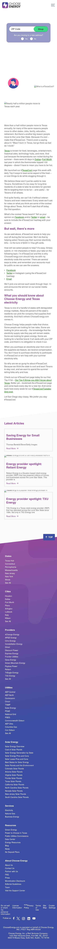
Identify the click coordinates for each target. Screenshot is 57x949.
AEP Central (10, 692)
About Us (9, 865)
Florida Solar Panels (13, 778)
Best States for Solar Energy (17, 762)
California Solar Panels (14, 784)
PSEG (7, 717)
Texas (7, 150)
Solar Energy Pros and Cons (17, 756)
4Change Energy (12, 634)
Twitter (34, 217)
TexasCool (27, 170)
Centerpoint (10, 698)
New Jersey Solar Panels (15, 794)
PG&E (7, 711)
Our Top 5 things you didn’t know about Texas (28, 381)
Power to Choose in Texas (16, 833)
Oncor (7, 701)
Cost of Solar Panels (13, 749)
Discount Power (11, 650)
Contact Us (9, 868)
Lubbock (8, 611)
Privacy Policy (28, 906)
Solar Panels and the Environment (19, 765)
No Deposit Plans (12, 852)
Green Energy (11, 829)
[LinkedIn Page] (28, 919)
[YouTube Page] (33, 918)
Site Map (45, 906)
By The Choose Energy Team (24, 81)
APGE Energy (11, 637)
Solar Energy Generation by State (19, 752)
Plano (7, 605)
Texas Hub (9, 560)
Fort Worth (47, 159)
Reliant (8, 669)
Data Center (10, 839)
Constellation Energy (13, 644)
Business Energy (12, 816)
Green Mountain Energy (15, 663)
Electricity (9, 810)
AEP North (9, 695)
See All (8, 582)
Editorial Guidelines (13, 884)
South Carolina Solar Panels (17, 797)
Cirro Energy (10, 640)
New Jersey (10, 573)
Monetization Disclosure (15, 881)
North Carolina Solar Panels (16, 787)
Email (9, 278)
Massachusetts (11, 570)
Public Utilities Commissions (16, 836)
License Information (17, 906)
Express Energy (11, 653)
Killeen (8, 618)
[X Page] (18, 919)
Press (7, 877)
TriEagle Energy (11, 672)
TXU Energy (10, 675)
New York (9, 576)
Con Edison (10, 730)
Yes (26, 39)
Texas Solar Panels (13, 781)
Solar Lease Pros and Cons (16, 759)
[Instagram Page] (23, 919)
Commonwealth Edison (14, 720)
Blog (7, 845)
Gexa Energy (10, 659)
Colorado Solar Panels (14, 768)
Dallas (38, 159)
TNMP (7, 704)
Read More (11, 448)
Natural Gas (10, 813)
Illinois (7, 579)
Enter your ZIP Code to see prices (28, 20)
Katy (7, 615)
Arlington (8, 608)
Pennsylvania (10, 567)
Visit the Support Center (15, 890)
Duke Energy (10, 708)
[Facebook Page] (13, 918)
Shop (40, 29)
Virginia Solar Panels (13, 775)
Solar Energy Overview (14, 746)
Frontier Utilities (11, 656)
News (7, 848)
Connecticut (10, 563)
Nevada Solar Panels (14, 790)
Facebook (19, 217)
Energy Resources (13, 842)
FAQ (7, 874)
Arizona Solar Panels (14, 771)
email (42, 217)
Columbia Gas (11, 727)
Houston (8, 596)
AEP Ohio (9, 723)
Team (7, 887)
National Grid (10, 714)
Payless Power (11, 666)
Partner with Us (11, 871)
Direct (7, 647)
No (35, 39)
